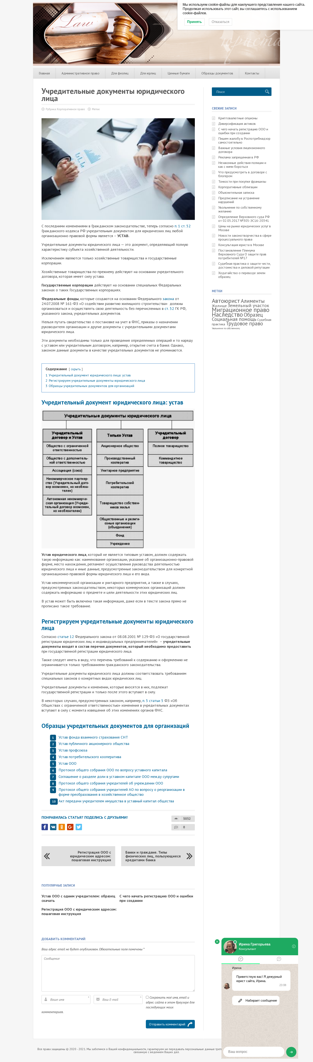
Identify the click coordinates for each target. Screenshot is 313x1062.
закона (168, 298)
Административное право (80, 73)
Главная (44, 73)
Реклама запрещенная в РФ (238, 157)
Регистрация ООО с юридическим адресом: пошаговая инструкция (90, 856)
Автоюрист (226, 301)
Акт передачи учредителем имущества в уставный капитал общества (116, 801)
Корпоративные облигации (237, 187)
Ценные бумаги (179, 73)
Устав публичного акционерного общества (94, 743)
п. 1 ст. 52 (183, 226)
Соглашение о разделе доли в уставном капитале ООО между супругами (119, 776)
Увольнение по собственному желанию (239, 209)
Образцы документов (217, 73)
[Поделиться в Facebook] (45, 827)
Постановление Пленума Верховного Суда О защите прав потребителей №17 (242, 254)
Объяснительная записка (236, 192)
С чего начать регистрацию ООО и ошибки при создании (156, 898)
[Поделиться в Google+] (70, 827)
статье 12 (65, 636)
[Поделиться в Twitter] (79, 827)
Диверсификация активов (237, 123)
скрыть (76, 369)
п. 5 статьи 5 (152, 700)
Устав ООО (67, 763)
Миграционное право (240, 310)
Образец (253, 314)
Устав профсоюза (73, 750)
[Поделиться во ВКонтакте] (53, 827)
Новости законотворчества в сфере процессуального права (244, 237)
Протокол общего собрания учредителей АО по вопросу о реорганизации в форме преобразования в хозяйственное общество (122, 792)
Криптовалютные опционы (237, 118)
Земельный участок (248, 305)
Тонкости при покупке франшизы (242, 181)
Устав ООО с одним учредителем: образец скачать (78, 898)
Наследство (227, 314)
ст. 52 (170, 308)
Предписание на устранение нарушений (239, 200)
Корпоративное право (71, 109)
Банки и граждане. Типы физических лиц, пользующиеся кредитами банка (153, 856)
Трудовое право (244, 323)
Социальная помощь (234, 319)
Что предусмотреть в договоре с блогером (242, 174)
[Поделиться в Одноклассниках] (62, 827)
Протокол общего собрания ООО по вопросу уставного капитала (113, 769)
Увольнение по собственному (226, 328)
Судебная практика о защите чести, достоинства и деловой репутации (244, 265)
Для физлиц (119, 73)
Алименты (253, 301)
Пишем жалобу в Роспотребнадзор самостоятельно (244, 140)
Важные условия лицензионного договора (241, 150)
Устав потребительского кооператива (90, 756)
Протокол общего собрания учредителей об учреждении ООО (111, 783)
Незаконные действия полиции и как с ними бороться (242, 165)
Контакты (252, 73)
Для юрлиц (148, 73)
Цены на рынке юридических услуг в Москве (244, 228)
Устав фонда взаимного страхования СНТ (93, 737)
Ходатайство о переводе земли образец (241, 275)
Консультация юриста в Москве (241, 245)
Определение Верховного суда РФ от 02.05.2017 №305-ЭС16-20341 (244, 219)
